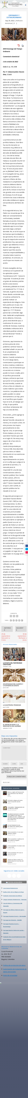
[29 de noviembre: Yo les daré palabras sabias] (5, 833)
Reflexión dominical (12, 810)
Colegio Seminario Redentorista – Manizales (15, 899)
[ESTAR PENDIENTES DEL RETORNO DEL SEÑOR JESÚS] (5, 826)
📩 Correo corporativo (14, 882)
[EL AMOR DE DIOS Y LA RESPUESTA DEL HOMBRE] (14, 715)
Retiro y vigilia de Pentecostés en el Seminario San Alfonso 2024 (16, 793)
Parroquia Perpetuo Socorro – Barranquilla (14, 916)
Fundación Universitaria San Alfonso (12, 895)
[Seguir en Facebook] (26, 546)
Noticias (9, 796)
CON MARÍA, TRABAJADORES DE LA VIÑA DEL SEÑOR (16, 807)
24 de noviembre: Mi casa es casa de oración (15, 853)
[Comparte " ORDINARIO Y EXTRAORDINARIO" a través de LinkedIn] (17, 616)
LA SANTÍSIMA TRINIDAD (12, 705)
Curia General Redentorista (10, 888)
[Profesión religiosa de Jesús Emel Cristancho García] (5, 801)
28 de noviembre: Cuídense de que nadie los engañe (16, 839)
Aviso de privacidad (10, 975)
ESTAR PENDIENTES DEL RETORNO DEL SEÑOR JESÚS (15, 825)
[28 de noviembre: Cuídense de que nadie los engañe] (5, 840)
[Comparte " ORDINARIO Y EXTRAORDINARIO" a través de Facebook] (10, 616)
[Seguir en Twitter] (26, 549)
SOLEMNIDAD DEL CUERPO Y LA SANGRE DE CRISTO (13, 685)
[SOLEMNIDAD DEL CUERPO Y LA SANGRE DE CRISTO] (14, 675)
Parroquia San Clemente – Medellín (12, 920)
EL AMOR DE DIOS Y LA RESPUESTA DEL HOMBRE (12, 725)
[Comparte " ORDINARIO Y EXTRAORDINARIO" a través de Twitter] (14, 616)
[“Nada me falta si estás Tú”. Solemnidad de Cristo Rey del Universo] (5, 861)
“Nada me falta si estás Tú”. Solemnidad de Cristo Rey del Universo (15, 861)
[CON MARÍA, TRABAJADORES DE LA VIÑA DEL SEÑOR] (5, 808)
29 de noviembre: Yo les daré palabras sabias (15, 832)
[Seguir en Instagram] (26, 552)
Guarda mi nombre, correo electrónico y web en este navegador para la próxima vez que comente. (12, 770)
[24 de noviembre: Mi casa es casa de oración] (5, 854)
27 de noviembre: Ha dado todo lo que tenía (16, 846)
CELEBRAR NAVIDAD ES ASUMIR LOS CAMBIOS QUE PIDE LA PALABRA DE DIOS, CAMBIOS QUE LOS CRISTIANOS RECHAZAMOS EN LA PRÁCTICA (16, 816)
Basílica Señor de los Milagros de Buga (13, 892)
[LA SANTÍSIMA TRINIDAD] (14, 696)
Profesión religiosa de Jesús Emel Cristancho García (15, 801)
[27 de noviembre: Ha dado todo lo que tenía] (5, 847)
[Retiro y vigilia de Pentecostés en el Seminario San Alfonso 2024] (5, 793)
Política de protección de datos (14, 965)
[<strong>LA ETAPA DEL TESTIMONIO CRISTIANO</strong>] (14, 654)
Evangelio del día (11, 835)
